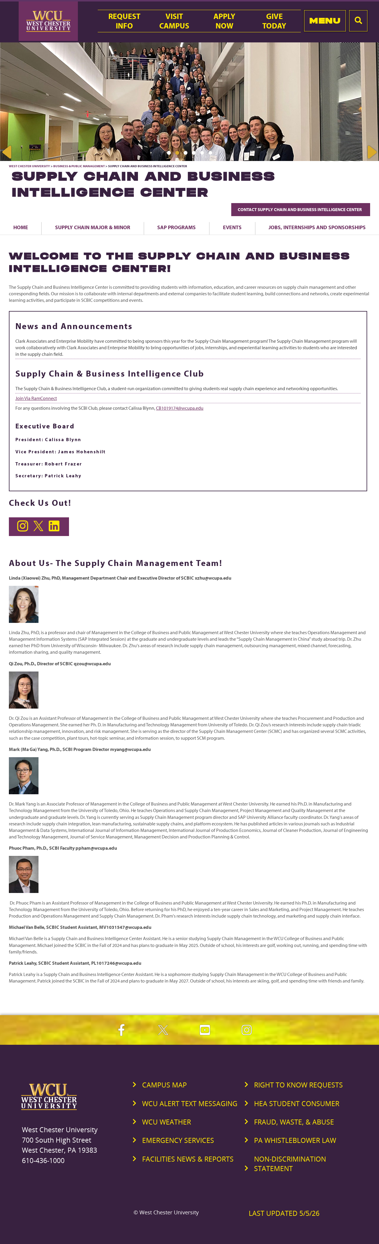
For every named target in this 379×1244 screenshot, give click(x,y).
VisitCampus (174, 21)
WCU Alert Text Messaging (189, 1103)
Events (232, 227)
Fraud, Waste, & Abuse (294, 1122)
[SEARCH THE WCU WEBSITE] (358, 20)
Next (371, 152)
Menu (325, 20)
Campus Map (164, 1085)
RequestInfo (124, 21)
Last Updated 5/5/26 (284, 1213)
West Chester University (29, 166)
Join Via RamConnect (36, 398)
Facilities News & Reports (188, 1159)
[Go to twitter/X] (39, 530)
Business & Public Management (79, 166)
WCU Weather (166, 1122)
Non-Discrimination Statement (290, 1163)
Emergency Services (178, 1140)
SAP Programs (176, 227)
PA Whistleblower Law (295, 1140)
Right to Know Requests (298, 1085)
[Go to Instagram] (24, 530)
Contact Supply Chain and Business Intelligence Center (301, 209)
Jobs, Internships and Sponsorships (317, 227)
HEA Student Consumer (296, 1103)
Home (20, 227)
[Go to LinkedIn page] (54, 530)
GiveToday (274, 21)
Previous (7, 152)
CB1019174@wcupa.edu (179, 408)
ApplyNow (224, 21)
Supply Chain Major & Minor (92, 227)
